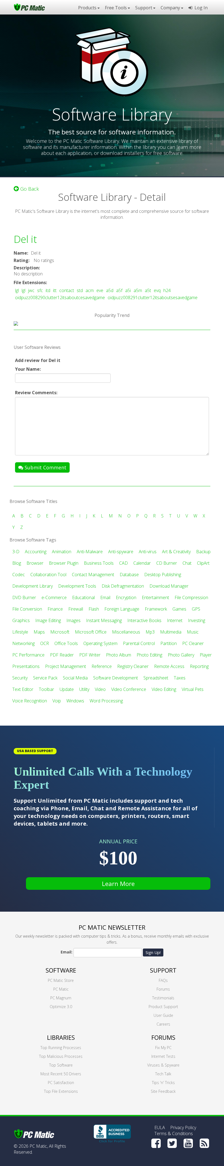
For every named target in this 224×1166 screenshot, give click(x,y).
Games (179, 609)
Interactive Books (144, 620)
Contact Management (93, 575)
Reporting (199, 666)
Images (73, 620)
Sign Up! (153, 952)
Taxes (179, 678)
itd (48, 290)
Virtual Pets (193, 689)
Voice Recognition (29, 701)
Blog (16, 563)
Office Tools (66, 643)
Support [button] (144, 8)
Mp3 (150, 632)
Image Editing (48, 620)
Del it (25, 239)
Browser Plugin (63, 563)
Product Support (163, 1006)
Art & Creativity (176, 552)
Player (206, 655)
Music (193, 632)
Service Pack (45, 678)
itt (55, 290)
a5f (119, 290)
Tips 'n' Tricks (163, 1082)
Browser (34, 563)
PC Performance (28, 655)
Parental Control (139, 643)
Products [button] (88, 8)
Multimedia (170, 632)
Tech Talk (163, 1073)
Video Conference (128, 689)
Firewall (75, 609)
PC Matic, (39, 1146)
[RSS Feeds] (204, 1143)
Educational (83, 597)
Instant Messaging (104, 620)
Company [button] (171, 8)
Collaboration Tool (48, 575)
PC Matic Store (61, 980)
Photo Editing (149, 655)
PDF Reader (62, 655)
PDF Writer (90, 655)
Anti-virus (148, 552)
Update (67, 689)
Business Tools (99, 563)
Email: (66, 952)
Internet (174, 620)
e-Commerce (54, 597)
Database (129, 575)
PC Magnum (60, 997)
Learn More (118, 883)
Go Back (29, 188)
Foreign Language (121, 609)
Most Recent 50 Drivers (60, 1073)
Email (105, 597)
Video (100, 689)
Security (20, 678)
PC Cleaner (193, 643)
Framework (156, 609)
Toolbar (46, 689)
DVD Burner (24, 597)
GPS (196, 609)
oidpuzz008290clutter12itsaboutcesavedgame (60, 298)
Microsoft (59, 632)
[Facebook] (156, 1143)
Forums (163, 989)
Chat (186, 563)
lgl (17, 290)
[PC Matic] (29, 7)
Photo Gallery (181, 655)
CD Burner (166, 563)
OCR (44, 643)
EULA (159, 1127)
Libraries (61, 1037)
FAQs (163, 980)
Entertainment (155, 597)
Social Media (75, 678)
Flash (94, 609)
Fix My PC (163, 1047)
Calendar (142, 563)
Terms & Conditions (173, 1133)
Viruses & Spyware (163, 1065)
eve (99, 290)
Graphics (21, 620)
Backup (203, 552)
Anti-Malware (90, 552)
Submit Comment (44, 467)
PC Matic (61, 989)
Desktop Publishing (162, 575)
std (80, 290)
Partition (168, 643)
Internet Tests (163, 1056)
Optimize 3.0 (61, 1006)
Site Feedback (163, 1091)
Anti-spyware (120, 552)
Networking (23, 643)
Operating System (100, 643)
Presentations (26, 666)
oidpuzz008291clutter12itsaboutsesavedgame (153, 298)
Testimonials (163, 997)
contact (66, 290)
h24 (167, 290)
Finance (55, 609)
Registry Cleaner (133, 666)
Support (163, 970)
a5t (148, 290)
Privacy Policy (183, 1127)
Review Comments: (36, 393)
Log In (200, 8)
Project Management (65, 666)
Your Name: (28, 369)
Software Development (115, 678)
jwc (31, 290)
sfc (40, 290)
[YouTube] (188, 1143)
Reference (102, 666)
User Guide (163, 1015)
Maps (39, 632)
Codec (18, 575)
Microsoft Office (91, 632)
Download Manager (168, 586)
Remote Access (169, 666)
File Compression (191, 597)
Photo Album (118, 655)
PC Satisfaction (61, 1082)
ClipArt (203, 563)
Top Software (61, 1065)
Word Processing (106, 701)
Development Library (32, 586)
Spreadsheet (155, 678)
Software (61, 970)
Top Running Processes (60, 1047)
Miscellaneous (126, 632)
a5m (138, 290)
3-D (15, 552)
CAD (123, 563)
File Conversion (27, 609)
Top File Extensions (61, 1091)
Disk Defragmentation (123, 586)
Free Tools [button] (116, 8)
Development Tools (77, 586)
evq (157, 290)
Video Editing (164, 689)
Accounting (35, 552)
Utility (84, 689)
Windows (75, 701)
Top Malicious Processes (60, 1056)
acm (90, 290)
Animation (61, 552)
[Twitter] (172, 1143)
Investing (196, 620)
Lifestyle (20, 632)
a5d (109, 290)
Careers (163, 1024)
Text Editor (22, 689)
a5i (128, 290)
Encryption (126, 597)
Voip (56, 701)
